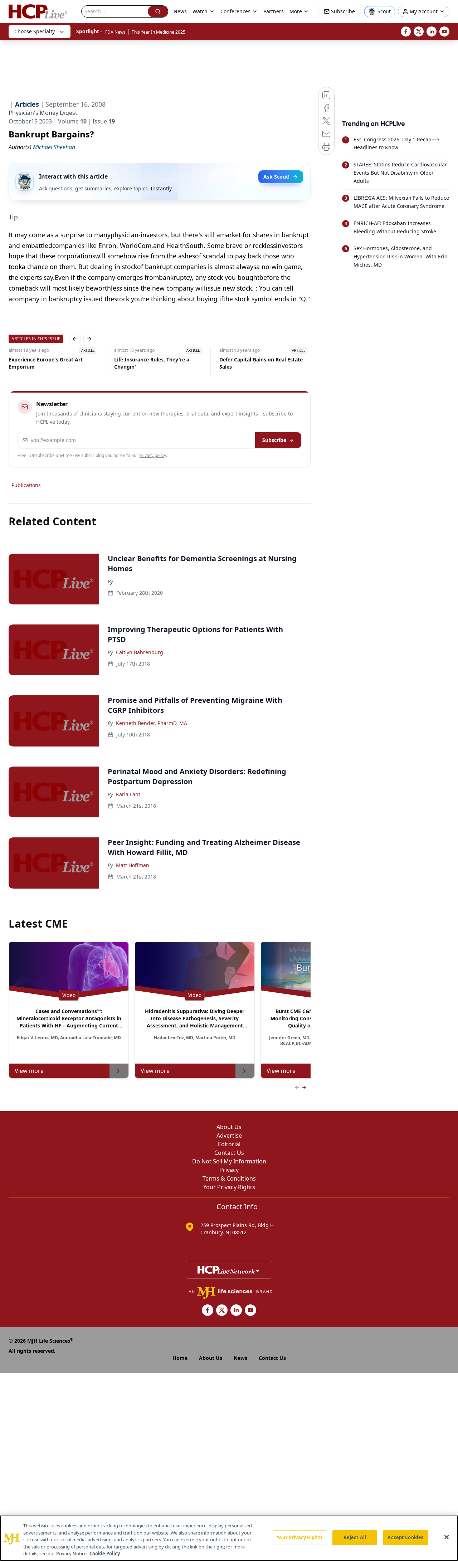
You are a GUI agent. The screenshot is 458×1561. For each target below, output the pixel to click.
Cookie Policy (104, 1553)
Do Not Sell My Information (229, 1161)
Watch (200, 11)
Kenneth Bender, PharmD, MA (151, 723)
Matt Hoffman (132, 865)
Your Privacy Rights (229, 1187)
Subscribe (274, 440)
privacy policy (152, 455)
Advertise (229, 1135)
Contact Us (229, 1153)
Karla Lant (128, 794)
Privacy (229, 1170)
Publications (26, 485)
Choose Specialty (34, 31)
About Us (229, 1127)
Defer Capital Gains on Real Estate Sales (261, 363)
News (180, 11)
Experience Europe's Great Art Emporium (46, 363)
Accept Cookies (405, 1537)
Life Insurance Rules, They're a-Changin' (152, 363)
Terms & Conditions (229, 1178)
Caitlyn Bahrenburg (139, 652)
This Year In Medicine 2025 (158, 32)
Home (179, 1358)
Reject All (355, 1537)
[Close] (446, 1537)
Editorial (229, 1144)
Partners (273, 11)
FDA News (115, 32)
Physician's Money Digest (43, 113)
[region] (229, 1538)
